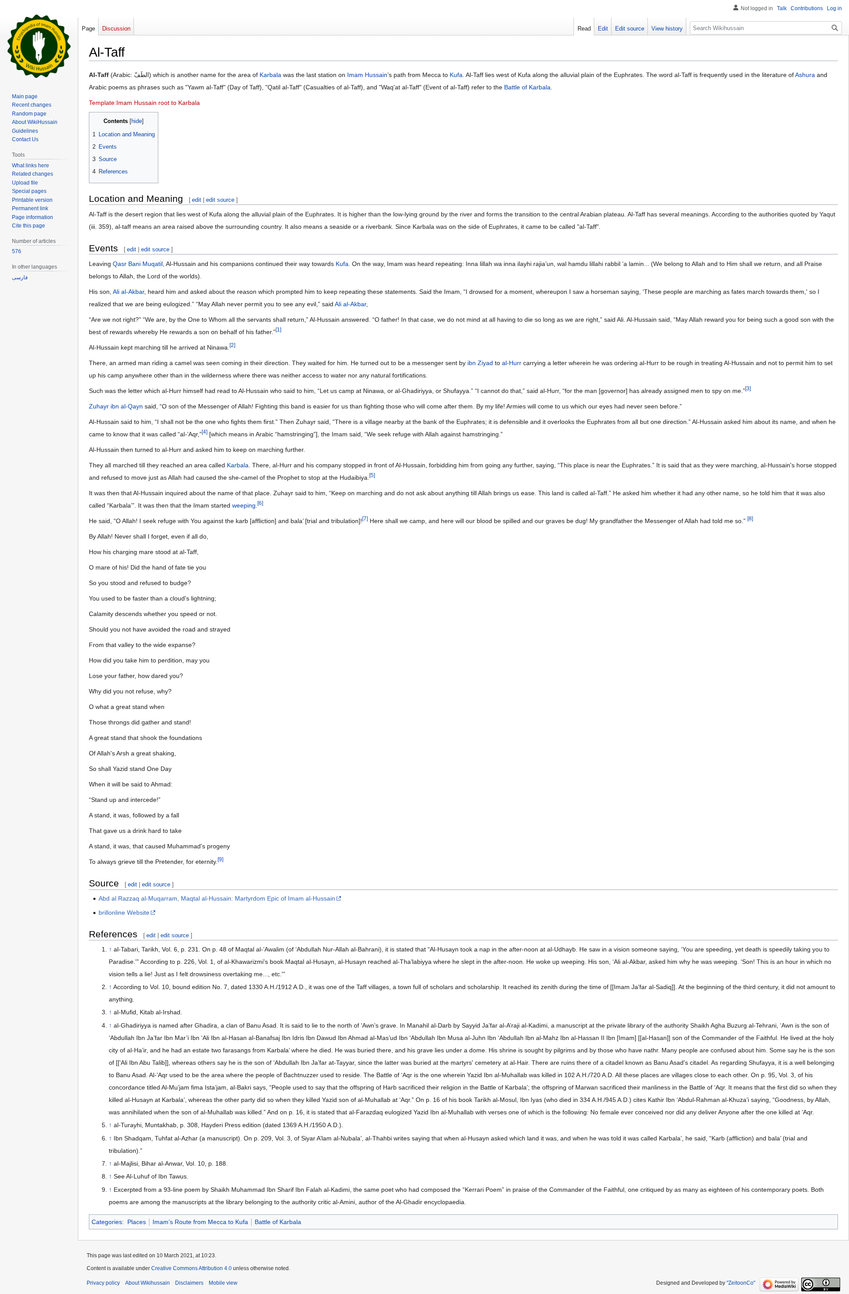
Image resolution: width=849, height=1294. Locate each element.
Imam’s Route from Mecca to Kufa (200, 1221)
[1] (278, 330)
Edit (603, 28)
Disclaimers (189, 1283)
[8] (750, 519)
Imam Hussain (367, 74)
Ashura (805, 74)
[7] (365, 519)
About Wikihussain (147, 1283)
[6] (260, 503)
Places (136, 1221)
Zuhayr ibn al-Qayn (116, 406)
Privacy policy (103, 1283)
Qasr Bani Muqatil (138, 263)
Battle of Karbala (527, 87)
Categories (107, 1221)
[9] (220, 860)
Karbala (270, 74)
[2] (232, 345)
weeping (244, 505)
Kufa (456, 74)
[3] (748, 389)
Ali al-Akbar (128, 291)
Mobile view (223, 1283)
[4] (204, 432)
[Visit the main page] (39, 46)
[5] (372, 475)
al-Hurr (511, 362)
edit (196, 199)
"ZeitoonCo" (741, 1283)
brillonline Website (124, 912)
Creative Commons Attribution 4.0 (191, 1268)
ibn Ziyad (480, 362)
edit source (220, 199)
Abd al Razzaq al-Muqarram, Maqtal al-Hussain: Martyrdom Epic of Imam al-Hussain (217, 898)
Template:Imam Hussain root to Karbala (144, 102)
